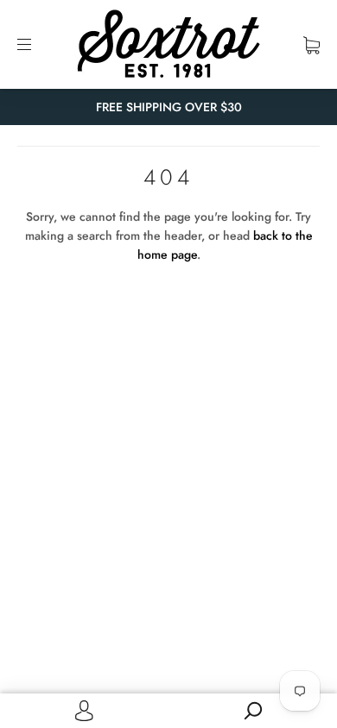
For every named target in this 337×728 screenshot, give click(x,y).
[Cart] (311, 44)
